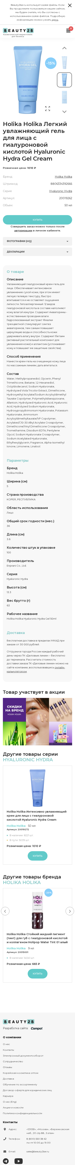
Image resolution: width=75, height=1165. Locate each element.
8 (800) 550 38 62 (37, 1138)
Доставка (8, 1078)
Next (64, 112)
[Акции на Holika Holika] (37, 722)
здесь (55, 19)
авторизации (23, 230)
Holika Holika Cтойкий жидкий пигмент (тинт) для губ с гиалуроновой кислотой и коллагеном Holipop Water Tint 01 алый (37, 938)
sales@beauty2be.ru (38, 1151)
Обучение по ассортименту (20, 1084)
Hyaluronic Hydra (60, 191)
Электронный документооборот (23, 1055)
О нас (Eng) (10, 1101)
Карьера (8, 1096)
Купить (37, 219)
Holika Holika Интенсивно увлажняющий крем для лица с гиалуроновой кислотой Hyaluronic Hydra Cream (37, 815)
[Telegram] (6, 1160)
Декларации (16, 251)
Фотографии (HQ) (19, 241)
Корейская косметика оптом (20, 1072)
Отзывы (7, 1067)
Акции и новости (13, 1107)
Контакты (8, 1049)
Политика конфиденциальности (22, 1113)
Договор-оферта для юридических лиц (27, 1090)
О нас (6, 1044)
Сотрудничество (13, 1061)
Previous (64, 48)
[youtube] (18, 1160)
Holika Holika (63, 176)
